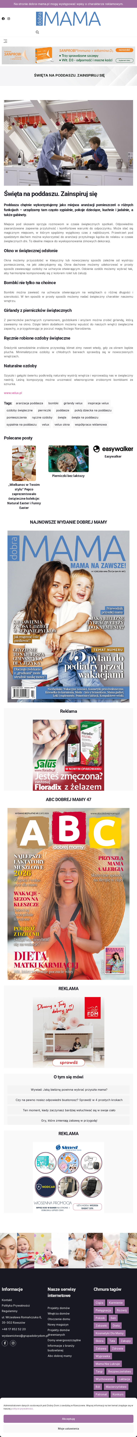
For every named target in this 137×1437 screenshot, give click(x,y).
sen (113, 1318)
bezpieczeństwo (119, 1371)
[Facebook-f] (5, 1343)
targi (99, 1371)
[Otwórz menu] (5, 41)
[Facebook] (3, 18)
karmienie (116, 1302)
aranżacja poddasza (29, 403)
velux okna (62, 424)
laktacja (124, 1379)
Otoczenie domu (59, 1319)
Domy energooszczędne (64, 1340)
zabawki (101, 1325)
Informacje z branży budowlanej (61, 1348)
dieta (116, 1325)
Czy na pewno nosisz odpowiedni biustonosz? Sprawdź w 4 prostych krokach (69, 1100)
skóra (99, 1341)
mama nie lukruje (108, 1364)
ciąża (99, 1302)
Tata (112, 1341)
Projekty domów (59, 1308)
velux (45, 424)
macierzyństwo (116, 1386)
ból (98, 1386)
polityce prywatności (22, 1408)
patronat (101, 1394)
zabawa (101, 1348)
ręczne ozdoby (42, 417)
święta (62, 417)
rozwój (122, 1310)
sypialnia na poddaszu (22, 424)
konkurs (118, 1394)
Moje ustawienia (68, 1428)
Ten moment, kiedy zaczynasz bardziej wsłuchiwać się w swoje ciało (69, 1110)
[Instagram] (8, 18)
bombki (53, 403)
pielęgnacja (103, 1310)
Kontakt (7, 1300)
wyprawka (103, 1356)
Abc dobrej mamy (60, 1356)
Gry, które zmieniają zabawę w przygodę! (69, 1120)
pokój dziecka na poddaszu (93, 410)
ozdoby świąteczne (20, 410)
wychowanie (104, 1379)
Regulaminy (9, 1311)
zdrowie (117, 1348)
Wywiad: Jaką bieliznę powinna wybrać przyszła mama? (69, 1089)
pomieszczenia (17, 417)
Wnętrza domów (59, 1313)
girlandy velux (73, 403)
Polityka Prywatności (16, 1305)
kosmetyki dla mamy (110, 1333)
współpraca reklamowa (91, 424)
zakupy (126, 1341)
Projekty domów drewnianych (59, 1332)
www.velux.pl (13, 393)
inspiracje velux (98, 403)
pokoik (100, 1318)
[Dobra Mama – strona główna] (68, 18)
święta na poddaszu (85, 417)
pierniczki (44, 410)
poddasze (62, 410)
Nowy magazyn (58, 1324)
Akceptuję (68, 1418)
